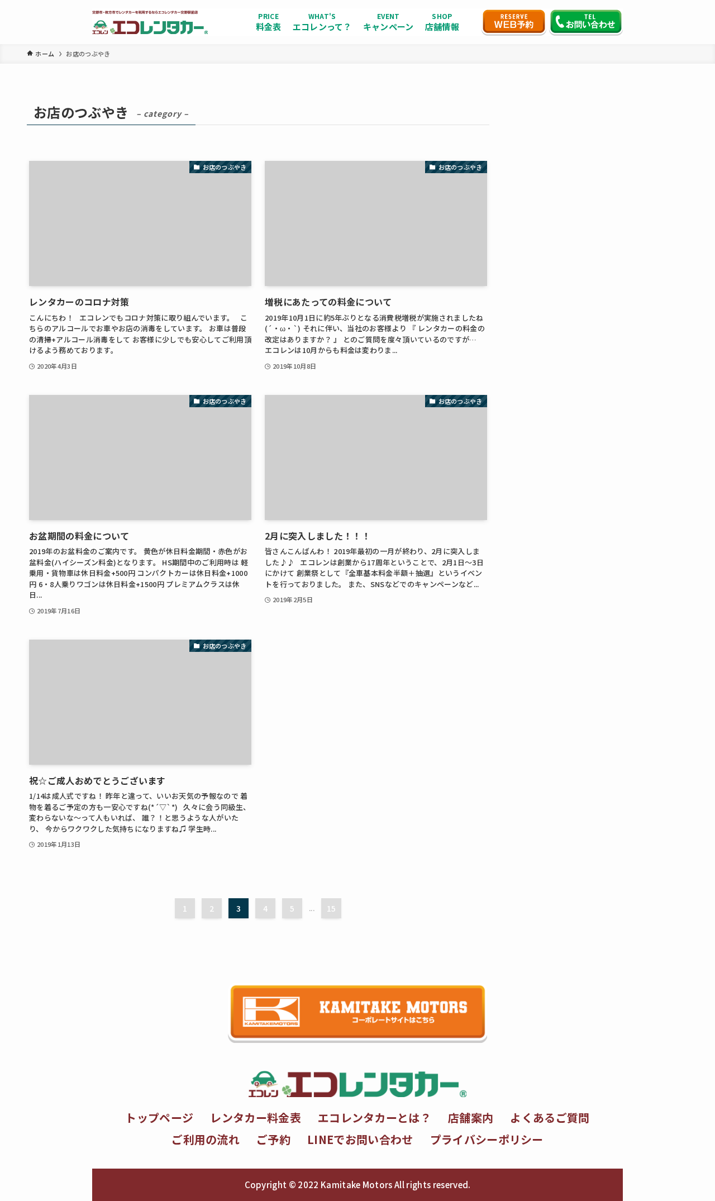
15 (331, 908)
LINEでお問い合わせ (360, 1139)
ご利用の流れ (205, 1139)
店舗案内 (470, 1117)
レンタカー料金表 (255, 1117)
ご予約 (273, 1139)
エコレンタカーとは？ (374, 1117)
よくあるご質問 (549, 1117)
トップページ (159, 1117)
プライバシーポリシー (487, 1139)
